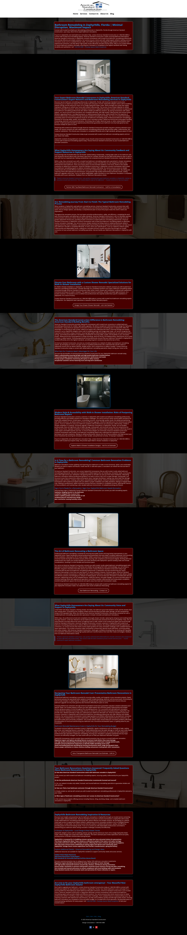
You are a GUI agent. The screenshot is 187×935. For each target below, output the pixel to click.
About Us (104, 14)
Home (75, 14)
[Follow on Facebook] (90, 927)
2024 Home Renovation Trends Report (67, 856)
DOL (95, 916)
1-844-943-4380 (78, 47)
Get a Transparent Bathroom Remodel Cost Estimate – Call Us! (94, 753)
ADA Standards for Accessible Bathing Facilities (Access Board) (75, 858)
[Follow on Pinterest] (96, 927)
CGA (91, 916)
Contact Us (93, 14)
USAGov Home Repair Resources (65, 855)
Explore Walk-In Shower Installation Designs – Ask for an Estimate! (93, 445)
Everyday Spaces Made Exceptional (95, 47)
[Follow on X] (93, 927)
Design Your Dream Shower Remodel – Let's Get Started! (93, 305)
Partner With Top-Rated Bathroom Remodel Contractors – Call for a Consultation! (93, 187)
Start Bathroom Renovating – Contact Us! (93, 591)
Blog (112, 14)
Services (83, 14)
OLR (87, 916)
